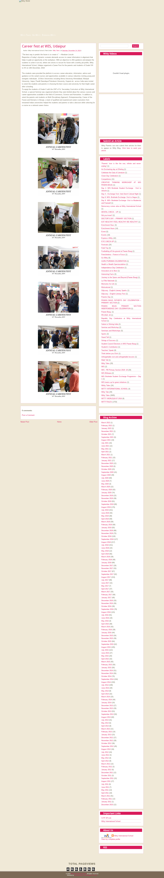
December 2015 (107, 635)
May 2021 (105, 449)
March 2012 (105, 764)
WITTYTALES (106, 402)
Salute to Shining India (110, 324)
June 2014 (105, 688)
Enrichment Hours (108, 228)
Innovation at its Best (109, 271)
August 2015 (106, 647)
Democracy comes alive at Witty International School (121, 206)
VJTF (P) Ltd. (106, 818)
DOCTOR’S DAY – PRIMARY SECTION (116, 218)
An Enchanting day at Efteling (112, 169)
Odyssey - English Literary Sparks (114, 290)
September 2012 (107, 746)
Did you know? (107, 215)
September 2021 (107, 437)
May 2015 (105, 656)
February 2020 (106, 490)
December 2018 (107, 530)
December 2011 (107, 773)
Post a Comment (28, 415)
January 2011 (106, 802)
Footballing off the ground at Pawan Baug (116, 251)
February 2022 (106, 426)
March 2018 (105, 557)
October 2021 (106, 434)
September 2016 (107, 609)
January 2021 (106, 460)
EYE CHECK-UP (107, 241)
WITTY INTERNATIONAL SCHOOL (114, 389)
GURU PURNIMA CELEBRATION (114, 261)
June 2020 (105, 481)
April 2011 (105, 793)
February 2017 (106, 595)
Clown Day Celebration (110, 176)
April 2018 (105, 554)
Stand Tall (105, 337)
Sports (104, 334)
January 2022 (106, 428)
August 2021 (106, 440)
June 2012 (105, 755)
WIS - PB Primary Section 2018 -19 (114, 370)
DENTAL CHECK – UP (110, 212)
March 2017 (105, 592)
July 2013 (105, 720)
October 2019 (106, 501)
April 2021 (105, 452)
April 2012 (105, 761)
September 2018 (107, 539)
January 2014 (106, 703)
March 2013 (105, 729)
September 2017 (107, 574)
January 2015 (106, 668)
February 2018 (106, 560)
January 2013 (106, 735)
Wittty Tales (106, 385)
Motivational (106, 287)
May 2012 (105, 758)
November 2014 (107, 673)
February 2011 (106, 799)
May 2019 (105, 516)
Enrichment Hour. (108, 225)
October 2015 (106, 641)
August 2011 (106, 781)
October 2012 (106, 743)
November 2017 (107, 568)
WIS (103, 367)
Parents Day (106, 297)
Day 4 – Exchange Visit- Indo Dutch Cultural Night (120, 194)
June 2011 (105, 787)
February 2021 (106, 458)
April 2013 (105, 726)
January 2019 (106, 528)
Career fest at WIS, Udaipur (44, 46)
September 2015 (107, 644)
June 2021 (105, 446)
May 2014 (105, 691)
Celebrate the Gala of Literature (113, 173)
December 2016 (107, 600)
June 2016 (105, 618)
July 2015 (105, 650)
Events (104, 235)
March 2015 (105, 662)
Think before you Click (110, 353)
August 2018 (106, 542)
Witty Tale (105, 392)
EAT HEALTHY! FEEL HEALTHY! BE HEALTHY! (119, 222)
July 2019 (105, 510)
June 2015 (105, 653)
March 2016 (105, 627)
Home (59, 422)
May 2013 (105, 723)
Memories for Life (108, 284)
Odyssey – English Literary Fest (113, 294)
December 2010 (107, 805)
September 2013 (107, 714)
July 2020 (105, 478)
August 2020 (106, 475)
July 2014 (105, 685)
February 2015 (106, 665)
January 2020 (106, 493)
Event (103, 232)
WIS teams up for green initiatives (114, 382)
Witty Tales (25, 35)
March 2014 (105, 697)
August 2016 (106, 612)
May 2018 (105, 551)
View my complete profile (110, 839)
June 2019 (105, 513)
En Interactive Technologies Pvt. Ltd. (85, 875)
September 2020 (107, 472)
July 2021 (105, 443)
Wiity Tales (56, 50)
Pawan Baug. (106, 312)
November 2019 (107, 498)
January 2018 (106, 563)
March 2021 (105, 455)
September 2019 (107, 504)
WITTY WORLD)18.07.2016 (111, 398)
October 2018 (106, 536)
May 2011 (105, 790)
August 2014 (106, 682)
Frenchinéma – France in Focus (113, 254)
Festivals (105, 245)
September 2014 (107, 679)
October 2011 (106, 775)
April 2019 (105, 519)
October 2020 (106, 469)
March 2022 (105, 423)
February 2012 (106, 767)
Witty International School (110, 821)
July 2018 (105, 545)
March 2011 (105, 796)
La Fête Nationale (108, 281)
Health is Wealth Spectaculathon (113, 264)
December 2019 (107, 495)
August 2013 (106, 717)
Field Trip (105, 248)
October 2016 (106, 606)
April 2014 (105, 694)
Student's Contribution (109, 347)
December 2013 (107, 705)
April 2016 (105, 624)
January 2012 (106, 770)
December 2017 (107, 565)
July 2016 (105, 615)
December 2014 (107, 670)
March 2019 (105, 522)
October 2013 (106, 711)
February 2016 (106, 630)
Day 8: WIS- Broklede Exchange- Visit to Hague (119, 197)
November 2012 (107, 740)
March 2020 (105, 487)
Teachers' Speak (107, 350)
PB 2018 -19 (106, 315)
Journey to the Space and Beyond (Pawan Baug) (119, 277)
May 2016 (105, 621)
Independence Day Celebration (113, 268)
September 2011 (107, 778)
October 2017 (106, 571)
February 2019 (106, 525)
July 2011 (104, 784)
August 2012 (106, 749)
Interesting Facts (107, 274)
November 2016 (107, 603)
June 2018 (105, 548)
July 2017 (105, 580)
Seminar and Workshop (110, 327)
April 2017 (105, 589)
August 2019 (106, 507)
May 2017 (105, 586)
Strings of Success (108, 340)
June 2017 (105, 583)
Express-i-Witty (49, 35)
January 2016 (106, 633)
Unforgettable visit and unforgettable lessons (118, 357)
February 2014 (106, 700)
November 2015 (107, 638)
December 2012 (107, 738)
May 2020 (105, 484)
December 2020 (107, 463)
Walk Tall (105, 360)
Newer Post (24, 422)
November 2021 (107, 431)
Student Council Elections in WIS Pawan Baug (118, 344)
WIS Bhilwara (106, 373)
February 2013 (106, 732)
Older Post (93, 422)
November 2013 (107, 708)
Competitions (106, 179)
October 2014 (106, 676)
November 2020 (107, 466)
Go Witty (36, 35)
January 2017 (106, 598)
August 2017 (106, 577)
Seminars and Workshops (111, 331)
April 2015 (105, 659)
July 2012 (105, 752)
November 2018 (107, 533)
